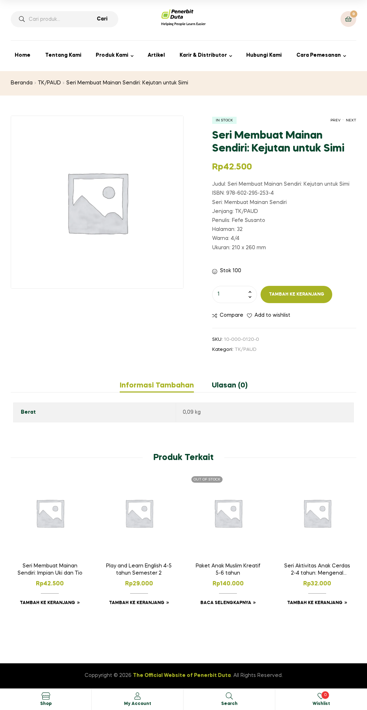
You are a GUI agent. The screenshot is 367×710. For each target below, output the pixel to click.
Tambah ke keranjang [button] (47, 603)
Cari (102, 19)
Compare (231, 315)
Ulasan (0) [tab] (230, 385)
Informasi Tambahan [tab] (157, 385)
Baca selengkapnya (225, 603)
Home (22, 55)
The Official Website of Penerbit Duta (182, 675)
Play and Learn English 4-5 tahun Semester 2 (139, 569)
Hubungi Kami (264, 55)
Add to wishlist (272, 315)
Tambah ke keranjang (296, 294)
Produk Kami (112, 55)
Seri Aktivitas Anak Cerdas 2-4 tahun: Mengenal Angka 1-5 (317, 570)
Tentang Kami (63, 55)
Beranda (22, 82)
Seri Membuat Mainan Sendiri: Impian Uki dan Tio (50, 569)
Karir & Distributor (203, 55)
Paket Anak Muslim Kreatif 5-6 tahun (228, 569)
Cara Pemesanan (318, 55)
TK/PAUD (49, 82)
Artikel (156, 55)
